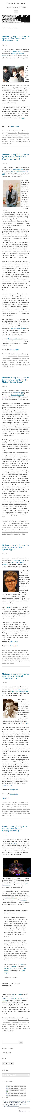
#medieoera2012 (12, 133)
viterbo (4, 143)
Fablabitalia (24, 723)
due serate (24, 900)
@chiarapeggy (14, 641)
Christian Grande (19, 135)
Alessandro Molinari (23, 133)
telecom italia (7, 141)
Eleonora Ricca (14, 126)
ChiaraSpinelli (14, 646)
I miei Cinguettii (6, 1052)
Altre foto (5, 1097)
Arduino (4, 135)
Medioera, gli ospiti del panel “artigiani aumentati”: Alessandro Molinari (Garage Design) (16, 380)
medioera (15, 139)
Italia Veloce (14, 530)
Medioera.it (14, 843)
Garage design (23, 137)
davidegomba (14, 794)
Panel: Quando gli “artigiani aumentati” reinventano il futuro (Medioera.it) (15, 828)
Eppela (17, 137)
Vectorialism (26, 141)
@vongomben (14, 789)
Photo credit (5, 798)
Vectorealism (8, 968)
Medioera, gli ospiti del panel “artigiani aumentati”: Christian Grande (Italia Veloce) (16, 156)
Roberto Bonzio (8, 532)
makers (10, 139)
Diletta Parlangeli (17, 994)
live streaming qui (19, 393)
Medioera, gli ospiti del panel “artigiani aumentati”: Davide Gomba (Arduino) (16, 676)
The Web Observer (16, 3)
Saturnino (11, 998)
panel (19, 139)
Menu (16, 11)
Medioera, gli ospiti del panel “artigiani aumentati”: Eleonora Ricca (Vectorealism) (16, 38)
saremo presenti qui (11, 898)
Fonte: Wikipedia (7, 785)
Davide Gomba (11, 527)
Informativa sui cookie (13, 1106)
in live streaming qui (18, 51)
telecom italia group (17, 141)
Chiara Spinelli (11, 135)
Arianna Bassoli (19, 998)
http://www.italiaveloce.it (18, 328)
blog (23, 118)
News (23, 131)
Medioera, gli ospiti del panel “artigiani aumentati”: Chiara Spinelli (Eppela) (16, 547)
